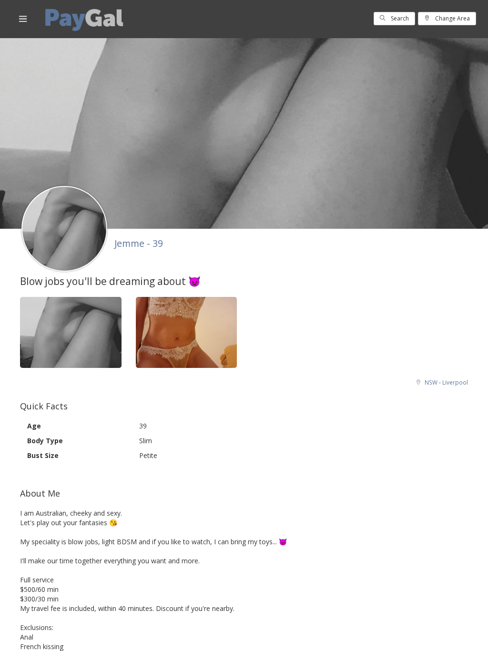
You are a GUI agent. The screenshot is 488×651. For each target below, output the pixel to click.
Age (34, 425)
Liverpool (455, 382)
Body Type (45, 440)
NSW (432, 382)
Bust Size (43, 455)
